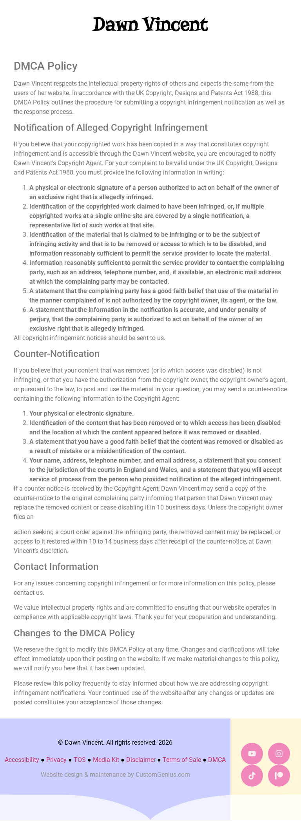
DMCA (217, 759)
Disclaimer (141, 759)
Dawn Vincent (150, 24)
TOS (80, 759)
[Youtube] (252, 754)
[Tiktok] (252, 776)
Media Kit (106, 759)
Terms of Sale (182, 759)
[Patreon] (279, 776)
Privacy (56, 759)
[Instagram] (279, 754)
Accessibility (22, 759)
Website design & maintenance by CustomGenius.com (115, 774)
